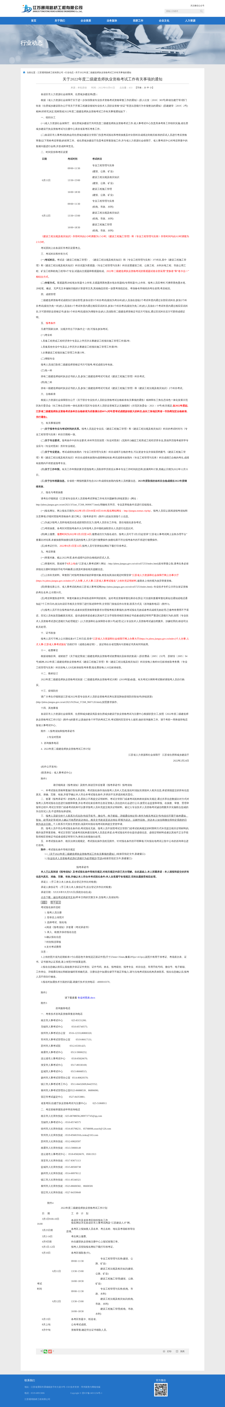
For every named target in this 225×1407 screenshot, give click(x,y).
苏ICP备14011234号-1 (92, 1393)
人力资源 (190, 20)
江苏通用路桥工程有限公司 (50, 72)
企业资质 (86, 20)
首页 (33, 20)
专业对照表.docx (86, 997)
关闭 (182, 1351)
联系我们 (29, 1380)
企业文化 (164, 20)
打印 (169, 1351)
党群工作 (138, 20)
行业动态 (69, 72)
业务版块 (112, 20)
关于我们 (60, 20)
